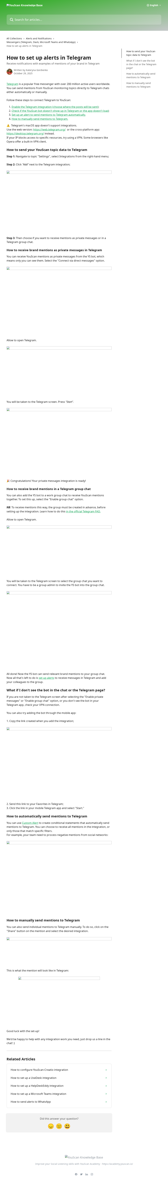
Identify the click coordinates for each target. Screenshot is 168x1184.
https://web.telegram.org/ (49, 129)
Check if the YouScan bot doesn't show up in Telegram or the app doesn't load (60, 111)
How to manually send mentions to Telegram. (40, 119)
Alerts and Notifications (39, 38)
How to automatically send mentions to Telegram (140, 75)
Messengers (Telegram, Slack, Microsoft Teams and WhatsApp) (41, 42)
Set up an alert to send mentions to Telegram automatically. (49, 115)
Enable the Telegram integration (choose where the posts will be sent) (55, 107)
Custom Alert (30, 823)
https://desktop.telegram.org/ (25, 133)
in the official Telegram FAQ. (83, 511)
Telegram (12, 84)
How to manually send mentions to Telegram (138, 84)
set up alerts (46, 678)
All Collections (14, 38)
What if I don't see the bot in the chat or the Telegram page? (141, 64)
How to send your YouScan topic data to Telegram (140, 53)
